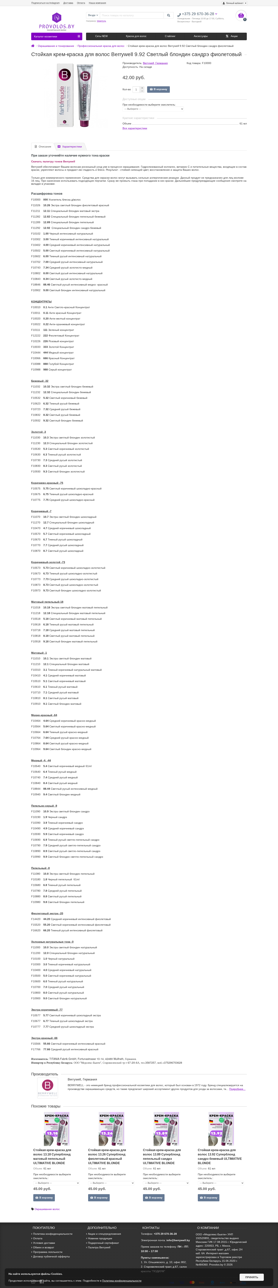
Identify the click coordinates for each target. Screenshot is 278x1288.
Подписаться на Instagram (45, 3)
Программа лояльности (47, 1251)
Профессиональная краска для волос (101, 45)
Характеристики (72, 146)
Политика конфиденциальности (52, 1233)
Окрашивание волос (47, 1209)
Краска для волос (136, 36)
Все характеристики (135, 128)
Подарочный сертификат (103, 1242)
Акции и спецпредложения (104, 1233)
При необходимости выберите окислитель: (149, 104)
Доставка (68, 3)
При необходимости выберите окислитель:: (52, 1176)
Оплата (81, 3)
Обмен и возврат (43, 1247)
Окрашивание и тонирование (56, 45)
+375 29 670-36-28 (165, 1233)
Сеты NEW (101, 36)
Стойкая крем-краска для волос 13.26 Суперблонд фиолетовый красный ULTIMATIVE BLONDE (107, 1156)
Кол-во (127, 89)
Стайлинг (170, 36)
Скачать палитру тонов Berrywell (53, 161)
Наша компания (97, 3)
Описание (45, 146)
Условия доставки (44, 1242)
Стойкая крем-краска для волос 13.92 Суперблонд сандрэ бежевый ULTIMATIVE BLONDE (220, 1156)
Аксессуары (201, 36)
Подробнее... (237, 1088)
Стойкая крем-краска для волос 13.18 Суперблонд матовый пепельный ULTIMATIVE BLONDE (52, 1156)
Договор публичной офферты (51, 1256)
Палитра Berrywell (99, 1247)
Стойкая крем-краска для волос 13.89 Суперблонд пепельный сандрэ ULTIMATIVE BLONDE (162, 1156)
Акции (234, 36)
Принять (251, 1277)
